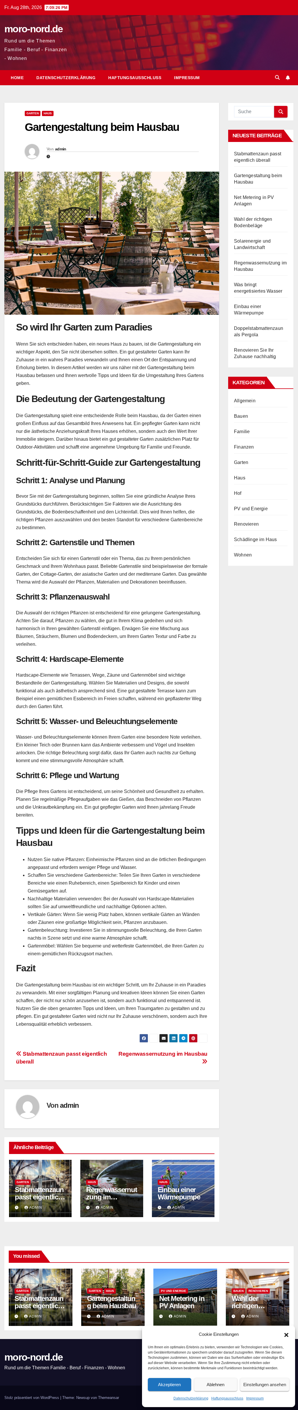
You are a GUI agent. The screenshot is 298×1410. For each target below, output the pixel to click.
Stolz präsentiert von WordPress (32, 1397)
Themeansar (108, 1397)
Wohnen (243, 554)
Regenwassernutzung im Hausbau (111, 1197)
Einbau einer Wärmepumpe (179, 1193)
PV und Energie (251, 508)
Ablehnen (215, 1384)
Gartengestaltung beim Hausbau (111, 1302)
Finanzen (244, 446)
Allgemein (245, 400)
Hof (238, 493)
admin (60, 149)
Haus (48, 113)
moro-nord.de (33, 28)
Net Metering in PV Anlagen (182, 1302)
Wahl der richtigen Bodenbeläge (252, 1306)
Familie (242, 431)
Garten (32, 113)
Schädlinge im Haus (255, 539)
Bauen (241, 416)
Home (17, 77)
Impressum (255, 1398)
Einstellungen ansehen (264, 1384)
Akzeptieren (169, 1384)
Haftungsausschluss (227, 1398)
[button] (286, 1334)
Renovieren (246, 524)
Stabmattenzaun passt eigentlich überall (39, 1197)
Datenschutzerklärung (190, 1398)
